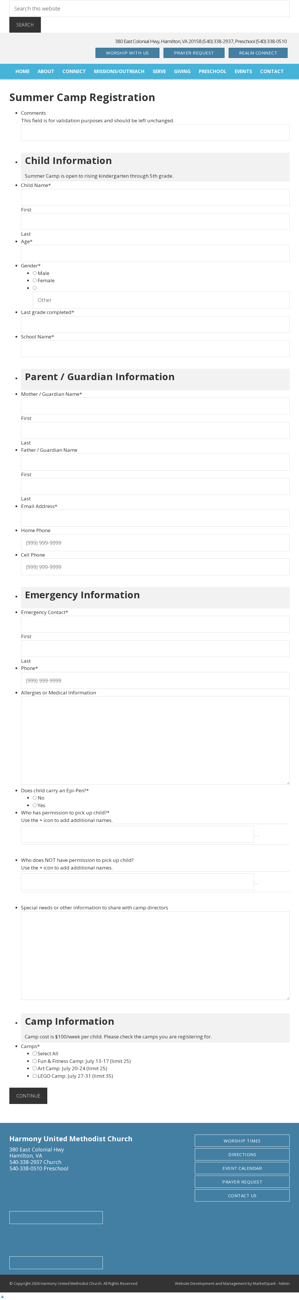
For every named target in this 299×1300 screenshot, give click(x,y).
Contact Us (242, 1195)
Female (46, 280)
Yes (41, 805)
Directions (242, 1154)
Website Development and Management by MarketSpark (225, 1283)
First (26, 209)
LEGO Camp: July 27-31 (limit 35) (75, 1076)
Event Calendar (242, 1168)
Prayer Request (194, 53)
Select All (48, 1053)
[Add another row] (256, 834)
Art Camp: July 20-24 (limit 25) (72, 1068)
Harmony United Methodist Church (50, 48)
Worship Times (242, 1141)
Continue (28, 1096)
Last (26, 233)
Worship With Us (127, 53)
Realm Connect (258, 53)
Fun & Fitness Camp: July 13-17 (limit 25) (84, 1061)
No (41, 797)
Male (43, 273)
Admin (284, 1283)
